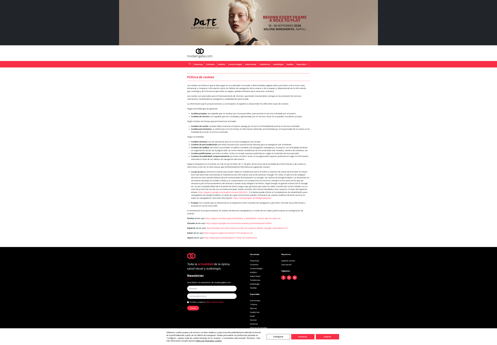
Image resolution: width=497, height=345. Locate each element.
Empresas (198, 64)
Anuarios (254, 323)
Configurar (278, 336)
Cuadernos (255, 312)
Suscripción (286, 264)
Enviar (193, 308)
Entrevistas (255, 300)
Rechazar (302, 336)
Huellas (289, 64)
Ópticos (253, 308)
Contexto (210, 64)
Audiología (278, 64)
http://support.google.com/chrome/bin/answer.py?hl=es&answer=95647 (239, 223)
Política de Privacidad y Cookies (208, 341)
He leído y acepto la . (207, 302)
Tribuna (253, 304)
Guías (252, 316)
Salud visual (250, 64)
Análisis (221, 64)
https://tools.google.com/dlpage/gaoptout (252, 198)
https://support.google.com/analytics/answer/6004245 (222, 192)
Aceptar (327, 336)
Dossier (253, 320)
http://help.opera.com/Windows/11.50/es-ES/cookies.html (230, 237)
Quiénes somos (288, 260)
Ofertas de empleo (258, 327)
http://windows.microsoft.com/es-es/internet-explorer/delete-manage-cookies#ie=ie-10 (247, 228)
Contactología (235, 64)
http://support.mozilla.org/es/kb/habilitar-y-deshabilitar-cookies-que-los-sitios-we (243, 218)
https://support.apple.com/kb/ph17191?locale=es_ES (228, 233)
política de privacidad (214, 302)
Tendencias (264, 64)
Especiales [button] (302, 64)
